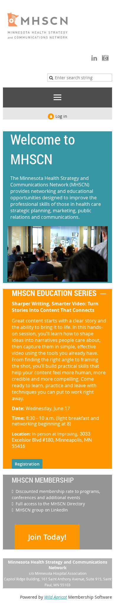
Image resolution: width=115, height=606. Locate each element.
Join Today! (47, 537)
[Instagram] (105, 58)
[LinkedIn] (94, 58)
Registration (27, 464)
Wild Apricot (55, 597)
